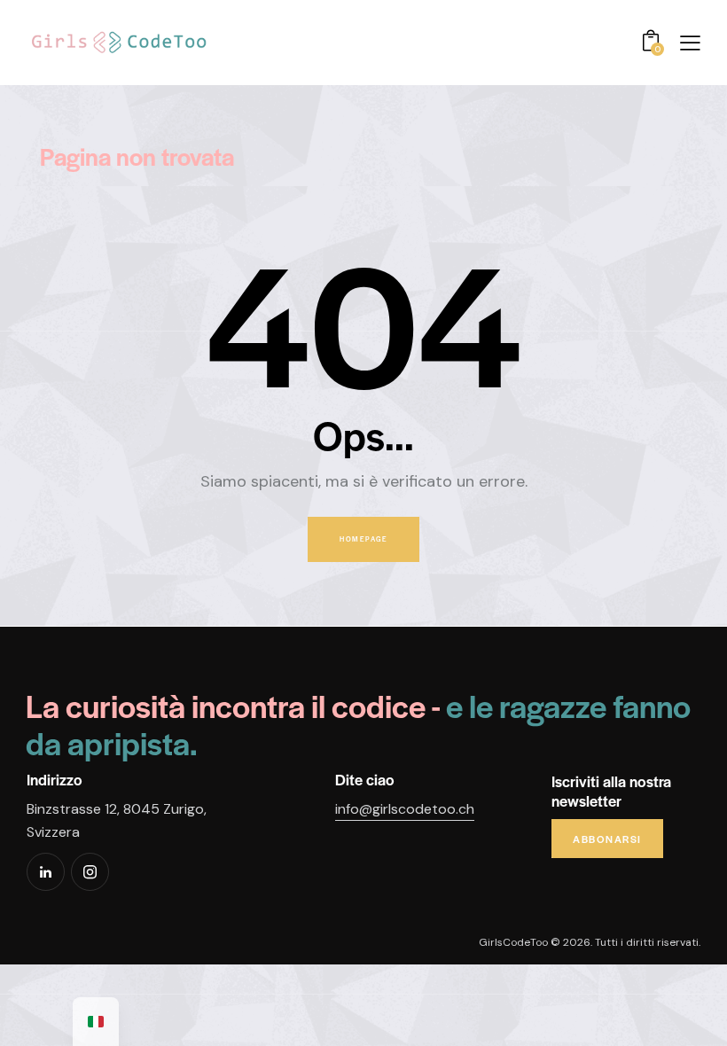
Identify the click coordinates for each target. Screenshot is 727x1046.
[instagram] (90, 872)
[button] (690, 42)
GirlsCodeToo (513, 942)
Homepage (363, 539)
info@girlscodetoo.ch (404, 809)
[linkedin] (46, 872)
